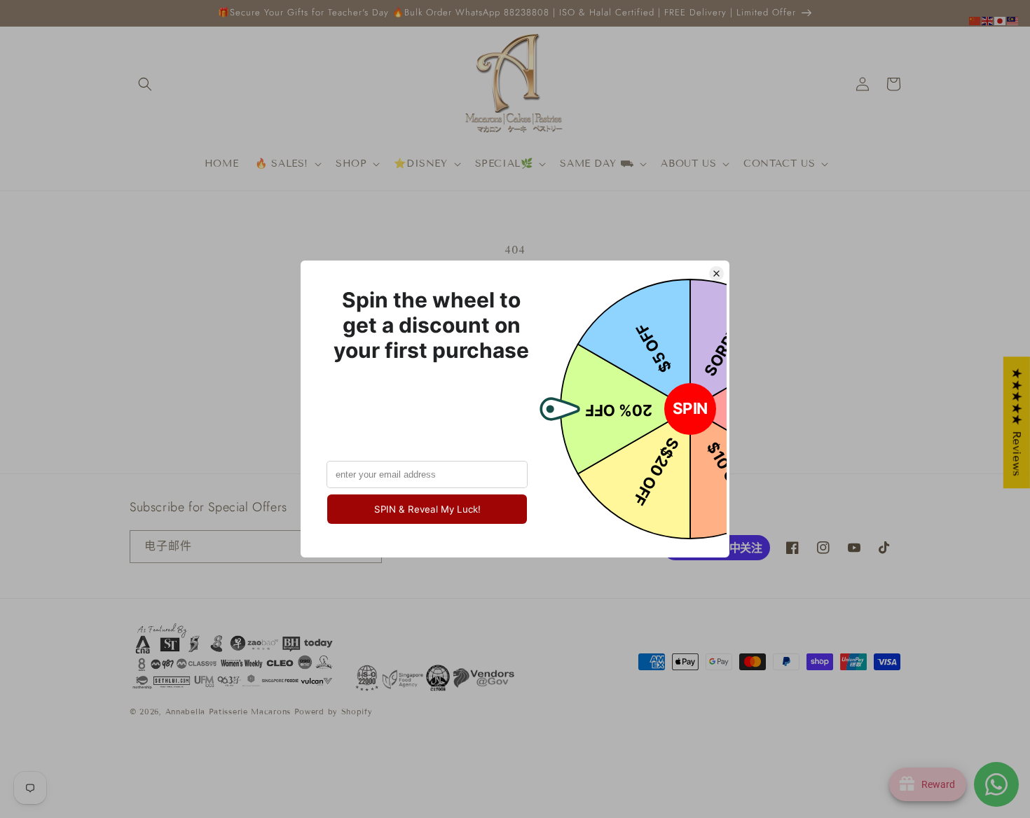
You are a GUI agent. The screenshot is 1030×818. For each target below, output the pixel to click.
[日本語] (1000, 20)
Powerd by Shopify (333, 711)
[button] (145, 84)
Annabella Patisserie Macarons (228, 711)
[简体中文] (975, 20)
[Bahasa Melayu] (1013, 20)
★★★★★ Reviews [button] (1017, 422)
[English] (988, 20)
